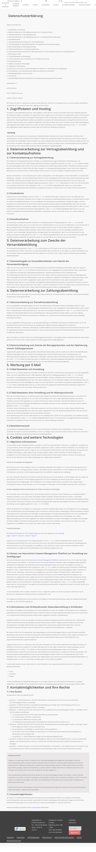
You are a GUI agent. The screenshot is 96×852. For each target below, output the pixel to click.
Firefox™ (27, 536)
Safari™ (14, 536)
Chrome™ (21, 536)
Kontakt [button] (79, 837)
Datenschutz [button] (21, 837)
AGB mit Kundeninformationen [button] (64, 837)
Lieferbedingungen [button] (33, 837)
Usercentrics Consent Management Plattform (44, 560)
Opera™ (34, 536)
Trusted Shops (36, 807)
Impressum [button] (10, 837)
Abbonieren (74, 832)
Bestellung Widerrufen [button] (14, 841)
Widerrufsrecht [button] (47, 837)
